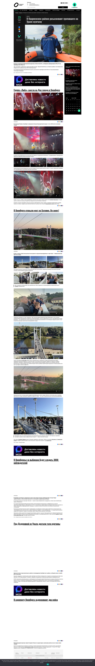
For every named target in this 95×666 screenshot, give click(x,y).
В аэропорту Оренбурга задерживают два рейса (36, 599)
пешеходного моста (50, 203)
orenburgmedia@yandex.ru (34, 4)
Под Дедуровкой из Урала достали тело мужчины (37, 523)
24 (66, 110)
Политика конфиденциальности (49, 662)
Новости (20, 12)
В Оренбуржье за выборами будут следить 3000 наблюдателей (36, 461)
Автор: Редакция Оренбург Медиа (19, 40)
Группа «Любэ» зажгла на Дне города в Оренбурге (37, 90)
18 (68, 108)
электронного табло (29, 647)
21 (74, 108)
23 (79, 108)
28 (74, 110)
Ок (47, 664)
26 (70, 110)
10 (66, 106)
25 (68, 110)
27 (72, 110)
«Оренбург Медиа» (22, 439)
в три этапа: (24, 360)
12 (70, 106)
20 (72, 108)
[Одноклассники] (19, 29)
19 (70, 108)
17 (66, 108)
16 (79, 106)
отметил (16, 286)
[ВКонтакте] (19, 27)
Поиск (63, 7)
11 (68, 106)
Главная (16, 12)
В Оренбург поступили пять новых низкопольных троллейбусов (72, 93)
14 (74, 106)
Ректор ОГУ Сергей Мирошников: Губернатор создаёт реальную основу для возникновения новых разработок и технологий (73, 89)
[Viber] (62, 74)
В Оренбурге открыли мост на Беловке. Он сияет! (36, 210)
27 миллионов (48, 440)
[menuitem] (16, 10)
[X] (61, 74)
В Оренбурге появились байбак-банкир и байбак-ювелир (73, 84)
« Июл (67, 98)
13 (72, 106)
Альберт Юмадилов (54, 199)
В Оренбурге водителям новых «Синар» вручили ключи (71, 81)
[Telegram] (19, 31)
